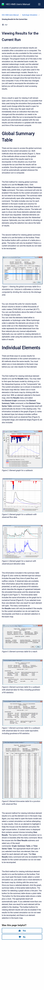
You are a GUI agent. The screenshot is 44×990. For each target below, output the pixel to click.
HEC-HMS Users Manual (18, 4)
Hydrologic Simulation (29, 15)
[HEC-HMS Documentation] (3, 4)
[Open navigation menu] (39, 4)
